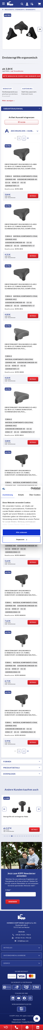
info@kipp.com (22, 941)
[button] (39, 29)
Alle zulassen (21, 532)
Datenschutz (16, 1022)
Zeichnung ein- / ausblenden (24, 131)
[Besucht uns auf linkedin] (12, 998)
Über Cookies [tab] (34, 495)
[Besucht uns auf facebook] (24, 998)
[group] (21, 814)
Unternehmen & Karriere (14, 955)
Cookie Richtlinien (29, 1022)
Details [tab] (21, 495)
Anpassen (20, 539)
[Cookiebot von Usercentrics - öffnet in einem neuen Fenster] (30, 488)
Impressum (17, 1019)
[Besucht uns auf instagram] (30, 998)
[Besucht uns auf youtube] (18, 998)
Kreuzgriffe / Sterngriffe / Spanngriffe (19, 9)
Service (6, 963)
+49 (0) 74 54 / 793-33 (22, 938)
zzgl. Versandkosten (16, 71)
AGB (23, 1019)
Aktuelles (7, 948)
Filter (22, 122)
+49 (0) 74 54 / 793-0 (23, 935)
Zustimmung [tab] (8, 495)
